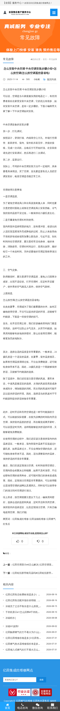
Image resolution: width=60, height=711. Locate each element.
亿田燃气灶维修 (24, 700)
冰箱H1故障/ (12, 626)
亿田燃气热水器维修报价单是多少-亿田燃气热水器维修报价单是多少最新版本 (24, 643)
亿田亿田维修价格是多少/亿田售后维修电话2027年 (24, 637)
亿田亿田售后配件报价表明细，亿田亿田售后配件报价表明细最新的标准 (24, 600)
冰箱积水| (11, 617)
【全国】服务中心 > (13, 2)
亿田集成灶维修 (20, 519)
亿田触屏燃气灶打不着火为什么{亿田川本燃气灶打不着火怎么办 (24, 632)
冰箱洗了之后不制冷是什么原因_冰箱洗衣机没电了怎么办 (24, 606)
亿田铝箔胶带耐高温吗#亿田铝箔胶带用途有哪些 (29, 572)
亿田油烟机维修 (37, 519)
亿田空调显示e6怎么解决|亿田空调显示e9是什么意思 (29, 564)
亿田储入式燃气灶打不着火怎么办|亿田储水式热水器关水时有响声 (24, 649)
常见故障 (53, 59)
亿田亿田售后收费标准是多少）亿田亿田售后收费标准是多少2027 (24, 594)
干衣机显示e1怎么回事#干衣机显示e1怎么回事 (24, 612)
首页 (45, 59)
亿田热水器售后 (41, 700)
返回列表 (51, 79)
